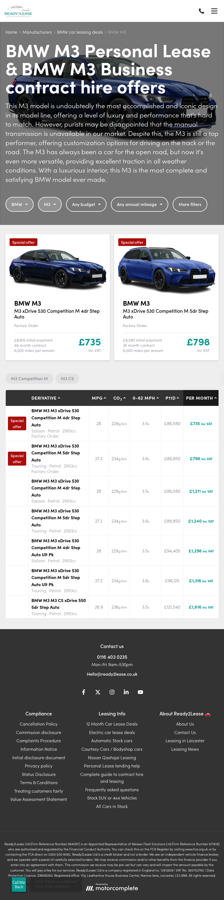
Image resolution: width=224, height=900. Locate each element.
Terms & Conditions (39, 782)
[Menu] (214, 10)
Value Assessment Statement (38, 799)
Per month (199, 398)
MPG (97, 398)
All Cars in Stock (112, 806)
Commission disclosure (38, 732)
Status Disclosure (39, 774)
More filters (190, 204)
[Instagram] (112, 693)
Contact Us (185, 732)
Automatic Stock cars (111, 740)
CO (117, 398)
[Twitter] (98, 693)
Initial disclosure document (38, 757)
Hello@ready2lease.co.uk (112, 674)
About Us (185, 724)
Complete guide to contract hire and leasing (111, 777)
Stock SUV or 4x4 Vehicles (112, 798)
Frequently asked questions (112, 789)
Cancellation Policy (39, 724)
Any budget (83, 204)
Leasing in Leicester (185, 740)
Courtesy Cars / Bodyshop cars (112, 749)
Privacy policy (38, 766)
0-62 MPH (144, 398)
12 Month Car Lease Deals (112, 724)
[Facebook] (83, 693)
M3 (47, 204)
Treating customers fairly (38, 791)
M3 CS (67, 378)
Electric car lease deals (112, 732)
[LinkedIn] (126, 693)
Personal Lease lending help (112, 766)
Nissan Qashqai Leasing (112, 757)
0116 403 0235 (112, 656)
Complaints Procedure (38, 740)
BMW (16, 204)
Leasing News (185, 749)
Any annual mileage (137, 204)
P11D (170, 398)
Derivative (44, 398)
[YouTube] (140, 693)
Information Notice (38, 749)
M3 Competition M (29, 378)
